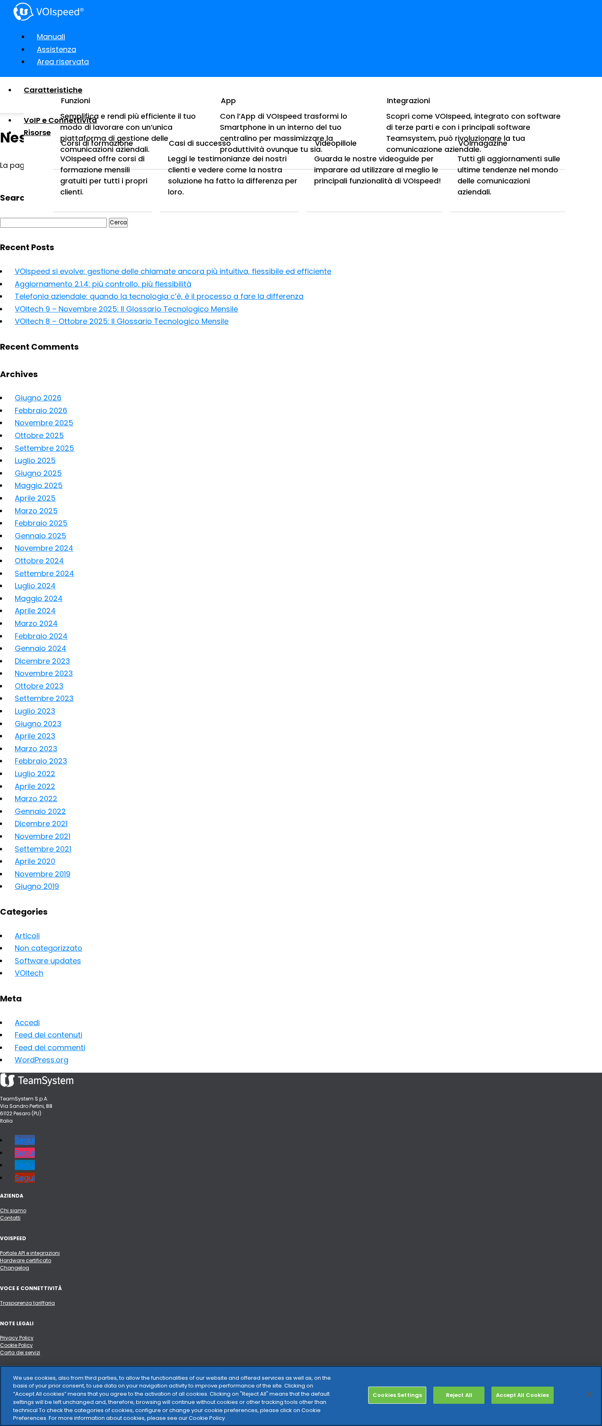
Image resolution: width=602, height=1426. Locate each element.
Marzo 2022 (36, 798)
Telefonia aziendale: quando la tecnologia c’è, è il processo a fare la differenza (159, 296)
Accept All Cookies (522, 1395)
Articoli (27, 936)
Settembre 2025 (44, 448)
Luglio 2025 (35, 460)
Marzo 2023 (36, 749)
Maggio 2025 (39, 485)
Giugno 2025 (38, 473)
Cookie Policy (16, 1345)
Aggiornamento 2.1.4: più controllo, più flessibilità (103, 284)
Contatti (10, 1217)
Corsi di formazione (97, 143)
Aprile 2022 (35, 786)
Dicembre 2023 (42, 661)
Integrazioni (408, 100)
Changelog (14, 1267)
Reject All (459, 1395)
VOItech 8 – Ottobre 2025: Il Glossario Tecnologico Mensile (122, 321)
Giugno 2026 (38, 398)
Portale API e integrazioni (30, 1253)
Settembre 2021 (43, 849)
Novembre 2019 (42, 874)
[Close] (589, 1394)
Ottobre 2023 (39, 686)
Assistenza (56, 49)
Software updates (48, 961)
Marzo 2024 (36, 623)
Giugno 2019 (37, 886)
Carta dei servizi (20, 1352)
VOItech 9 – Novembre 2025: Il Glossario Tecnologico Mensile (126, 309)
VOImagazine (482, 143)
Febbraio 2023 (41, 761)
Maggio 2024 (39, 598)
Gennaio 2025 (40, 536)
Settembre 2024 (44, 573)
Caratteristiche (53, 90)
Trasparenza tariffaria (27, 1302)
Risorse (37, 132)
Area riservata (63, 61)
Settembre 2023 (44, 698)
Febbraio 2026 (41, 410)
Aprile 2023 (35, 736)
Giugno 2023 (38, 724)
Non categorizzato (48, 948)
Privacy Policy (17, 1337)
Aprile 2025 (35, 498)
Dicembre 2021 (41, 823)
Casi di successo (200, 143)
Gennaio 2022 (40, 811)
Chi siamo (13, 1210)
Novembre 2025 (44, 423)
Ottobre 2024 (39, 561)
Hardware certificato (25, 1260)
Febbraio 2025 (41, 523)
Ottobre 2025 (39, 435)
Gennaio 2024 (40, 648)
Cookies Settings (397, 1395)
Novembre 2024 (44, 548)
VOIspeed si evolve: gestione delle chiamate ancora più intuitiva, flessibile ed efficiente (173, 271)
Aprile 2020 (35, 861)
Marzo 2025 (36, 511)
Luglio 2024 (35, 586)
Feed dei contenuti (48, 1035)
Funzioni (75, 100)
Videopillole (336, 143)
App (228, 100)
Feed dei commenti (50, 1047)
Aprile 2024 (35, 611)
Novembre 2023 (44, 673)
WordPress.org (41, 1060)
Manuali (51, 37)
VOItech (29, 973)
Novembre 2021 (42, 836)
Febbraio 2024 (41, 636)
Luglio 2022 (35, 773)
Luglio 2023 (35, 711)
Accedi (27, 1022)
